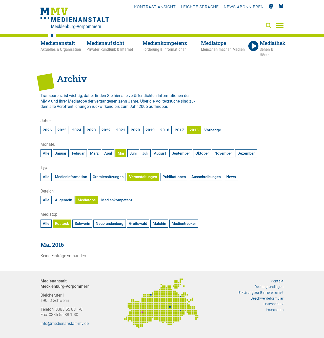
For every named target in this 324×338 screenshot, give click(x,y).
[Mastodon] (271, 7)
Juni (133, 153)
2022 (106, 130)
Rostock (62, 223)
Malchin (159, 223)
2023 (91, 130)
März (94, 153)
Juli (145, 153)
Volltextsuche (168, 101)
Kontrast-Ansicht (155, 7)
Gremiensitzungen (108, 177)
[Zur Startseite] (74, 19)
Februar (78, 153)
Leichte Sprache (200, 7)
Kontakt (277, 281)
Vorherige (212, 130)
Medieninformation (71, 177)
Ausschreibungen (206, 177)
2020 (135, 130)
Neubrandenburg (110, 223)
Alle (46, 153)
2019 (150, 130)
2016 (194, 130)
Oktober (202, 153)
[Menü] (280, 25)
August (160, 153)
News (231, 177)
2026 (47, 130)
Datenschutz (274, 304)
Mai (121, 153)
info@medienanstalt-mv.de (64, 323)
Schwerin (82, 223)
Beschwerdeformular (267, 298)
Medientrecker (184, 223)
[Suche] (269, 26)
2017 (179, 130)
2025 (62, 130)
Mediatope (87, 200)
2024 (76, 130)
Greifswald (138, 223)
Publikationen (174, 177)
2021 (120, 130)
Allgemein (63, 200)
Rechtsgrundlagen (269, 287)
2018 (164, 130)
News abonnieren (244, 7)
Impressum (275, 310)
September (181, 153)
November (223, 153)
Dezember (246, 153)
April (108, 153)
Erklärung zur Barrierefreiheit (261, 293)
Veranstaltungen (143, 177)
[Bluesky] (281, 7)
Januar (60, 153)
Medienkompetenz (117, 200)
